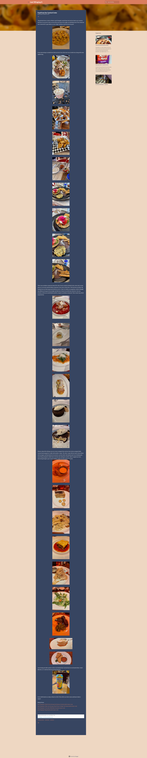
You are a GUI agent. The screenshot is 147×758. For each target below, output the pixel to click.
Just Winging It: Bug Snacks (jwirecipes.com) (48, 709)
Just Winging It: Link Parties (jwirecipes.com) (45, 717)
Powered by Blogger (74, 756)
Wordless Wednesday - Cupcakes (102, 84)
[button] (38, 16)
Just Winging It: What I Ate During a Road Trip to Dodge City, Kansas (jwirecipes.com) (57, 706)
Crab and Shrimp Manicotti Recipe (102, 45)
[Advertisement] (60, 745)
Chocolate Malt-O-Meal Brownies (102, 64)
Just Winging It (36, 2)
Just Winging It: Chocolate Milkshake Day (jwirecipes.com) (51, 708)
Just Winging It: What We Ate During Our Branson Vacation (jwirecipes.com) (55, 704)
